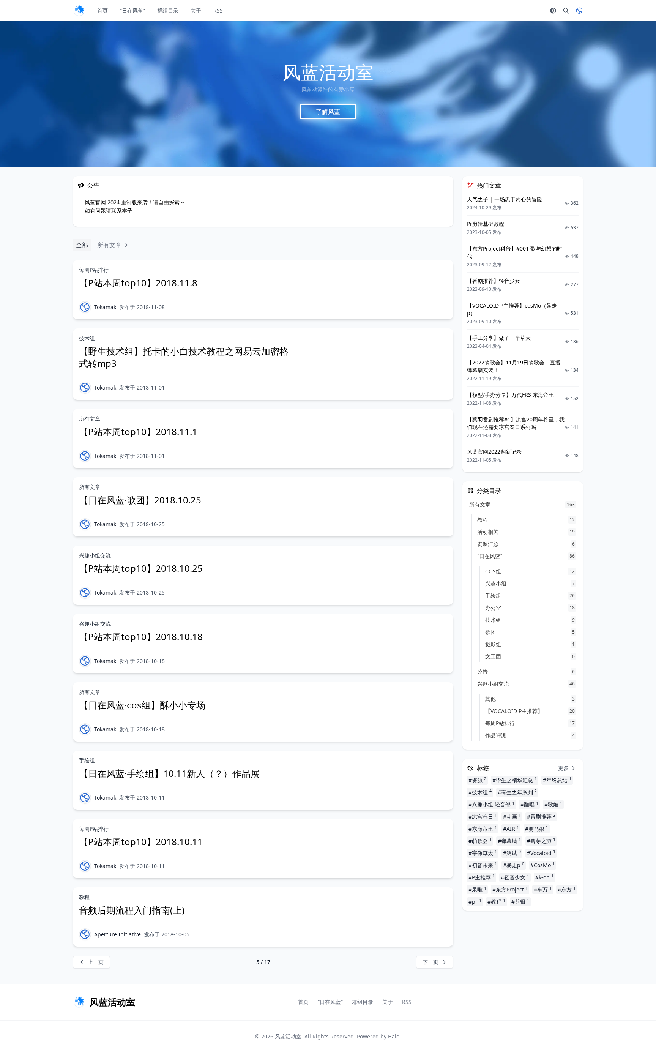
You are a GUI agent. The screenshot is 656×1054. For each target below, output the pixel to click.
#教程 (496, 901)
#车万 (543, 889)
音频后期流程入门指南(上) (131, 910)
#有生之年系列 (517, 792)
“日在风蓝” (132, 10)
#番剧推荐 (541, 816)
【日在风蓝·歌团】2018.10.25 (140, 500)
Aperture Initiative (117, 934)
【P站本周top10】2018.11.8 (138, 282)
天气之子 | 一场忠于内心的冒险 (504, 199)
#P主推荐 (481, 877)
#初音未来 (482, 865)
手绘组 (87, 760)
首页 (102, 10)
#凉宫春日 (482, 816)
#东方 (567, 889)
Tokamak (105, 307)
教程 (84, 897)
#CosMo (542, 865)
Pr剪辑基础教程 (485, 223)
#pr (474, 901)
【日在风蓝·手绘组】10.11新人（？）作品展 (169, 773)
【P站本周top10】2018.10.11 (141, 841)
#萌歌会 (480, 840)
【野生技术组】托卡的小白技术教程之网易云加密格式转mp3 (184, 357)
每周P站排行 (94, 269)
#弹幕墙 (509, 840)
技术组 (87, 338)
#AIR (511, 828)
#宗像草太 (482, 853)
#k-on (544, 877)
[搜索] (566, 10)
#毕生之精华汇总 (514, 780)
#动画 (512, 816)
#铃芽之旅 (541, 840)
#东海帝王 (482, 828)
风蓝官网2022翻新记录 (494, 451)
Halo (393, 1036)
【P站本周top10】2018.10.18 (141, 636)
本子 (127, 210)
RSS (218, 10)
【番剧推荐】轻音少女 (493, 280)
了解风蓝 (328, 111)
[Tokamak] (85, 307)
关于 (196, 10)
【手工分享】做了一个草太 (499, 337)
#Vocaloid (541, 853)
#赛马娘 (536, 828)
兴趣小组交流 (95, 555)
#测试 (512, 853)
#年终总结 (557, 780)
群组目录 (167, 10)
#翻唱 (529, 804)
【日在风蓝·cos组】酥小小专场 (142, 705)
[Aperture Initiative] (85, 934)
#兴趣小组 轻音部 (491, 804)
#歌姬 (553, 804)
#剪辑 (520, 901)
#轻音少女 (515, 877)
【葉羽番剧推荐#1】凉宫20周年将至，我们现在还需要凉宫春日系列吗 (516, 423)
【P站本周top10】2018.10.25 (141, 568)
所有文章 (89, 418)
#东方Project (510, 889)
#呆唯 (477, 889)
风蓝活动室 (288, 1036)
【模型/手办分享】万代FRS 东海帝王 (510, 394)
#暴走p (513, 865)
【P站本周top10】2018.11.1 (138, 431)
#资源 (477, 780)
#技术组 (480, 792)
